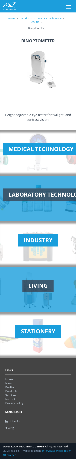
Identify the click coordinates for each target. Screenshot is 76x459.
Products (26, 18)
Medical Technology (50, 18)
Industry (38, 240)
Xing (11, 428)
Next (67, 74)
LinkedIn (14, 421)
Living (38, 286)
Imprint (10, 399)
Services (10, 395)
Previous (8, 74)
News (9, 383)
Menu (68, 7)
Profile (9, 387)
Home (11, 18)
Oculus (35, 22)
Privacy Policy (14, 403)
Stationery (38, 331)
